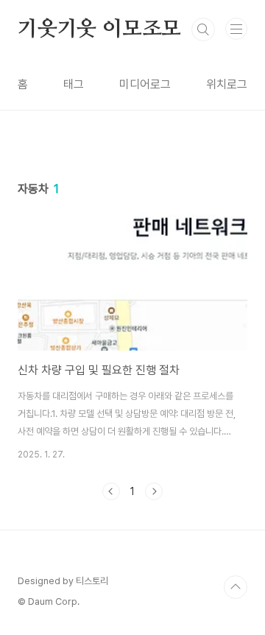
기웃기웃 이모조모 (99, 29)
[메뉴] (236, 29)
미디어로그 (145, 84)
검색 (203, 29)
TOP (235, 587)
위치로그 (226, 84)
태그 (73, 84)
